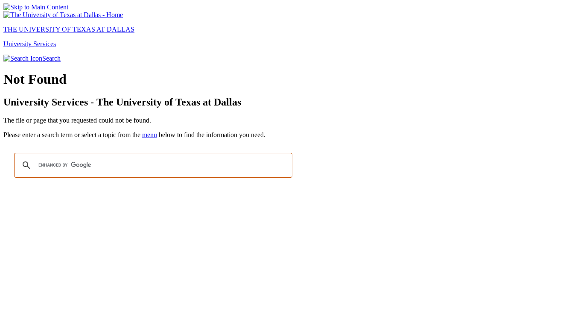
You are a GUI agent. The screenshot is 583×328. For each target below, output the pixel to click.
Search (51, 58)
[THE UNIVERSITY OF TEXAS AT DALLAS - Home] (63, 14)
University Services (29, 43)
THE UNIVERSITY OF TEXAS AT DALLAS (68, 29)
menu (149, 134)
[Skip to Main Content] (35, 7)
